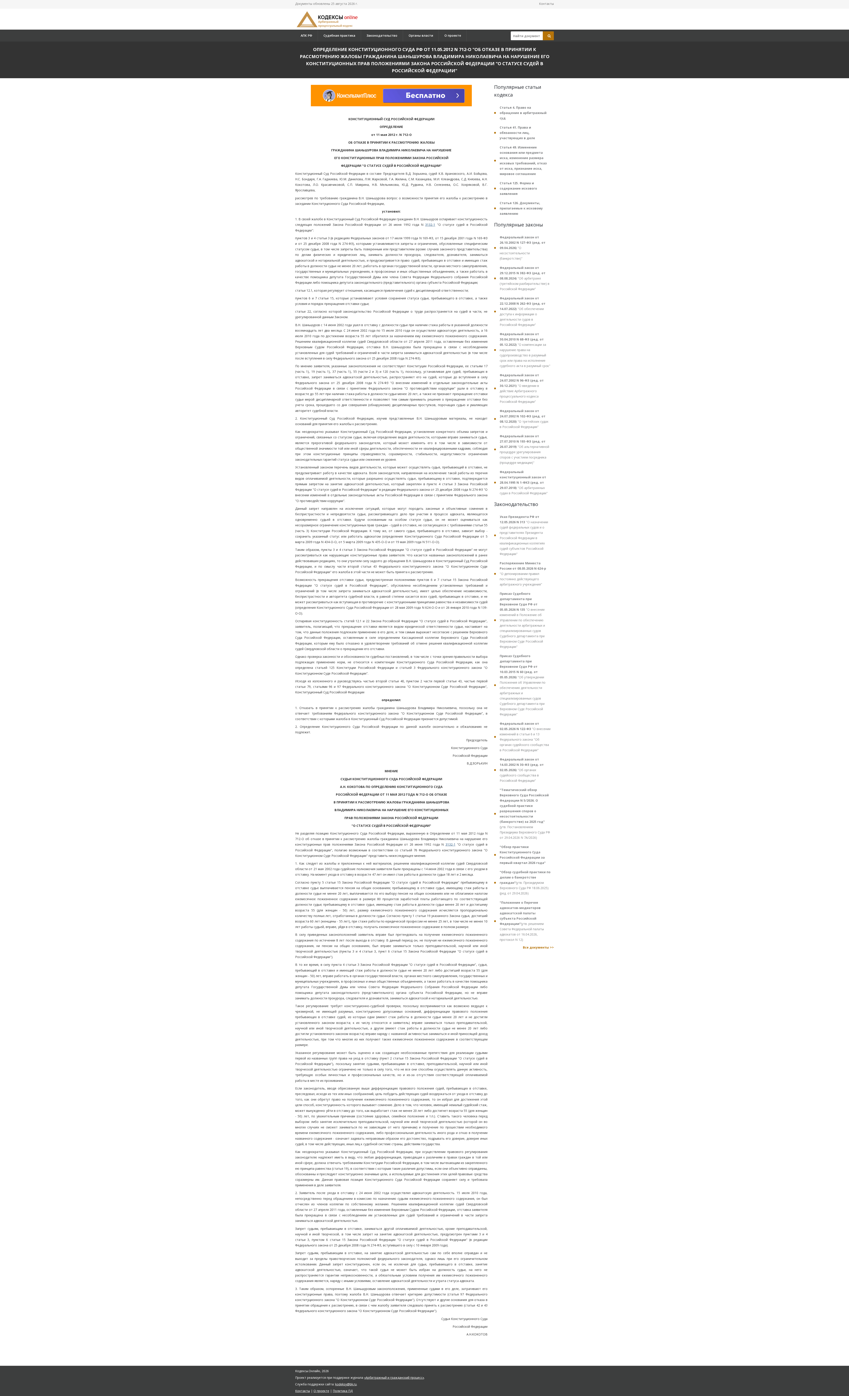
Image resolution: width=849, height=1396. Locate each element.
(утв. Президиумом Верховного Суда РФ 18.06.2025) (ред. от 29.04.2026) (525, 882)
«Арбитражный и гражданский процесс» (394, 1377)
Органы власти (421, 35)
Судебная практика (339, 35)
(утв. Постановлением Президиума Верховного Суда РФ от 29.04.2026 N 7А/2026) (525, 814)
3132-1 (430, 225)
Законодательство (382, 35)
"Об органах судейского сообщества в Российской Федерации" (522, 770)
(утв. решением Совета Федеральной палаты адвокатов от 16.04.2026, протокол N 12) (522, 921)
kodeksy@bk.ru (346, 1384)
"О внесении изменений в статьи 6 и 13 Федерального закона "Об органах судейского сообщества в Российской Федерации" (525, 736)
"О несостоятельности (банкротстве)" (522, 248)
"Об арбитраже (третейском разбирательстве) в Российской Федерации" (524, 278)
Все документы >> (538, 947)
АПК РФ (306, 35)
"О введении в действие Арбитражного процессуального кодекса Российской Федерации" (522, 388)
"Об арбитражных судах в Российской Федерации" (524, 482)
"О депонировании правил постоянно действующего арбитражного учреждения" (523, 573)
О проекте (452, 35)
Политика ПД (343, 1391)
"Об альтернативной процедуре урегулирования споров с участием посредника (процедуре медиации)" (524, 449)
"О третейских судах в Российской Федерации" (524, 419)
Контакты (546, 4)
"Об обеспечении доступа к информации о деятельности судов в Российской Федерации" (522, 311)
